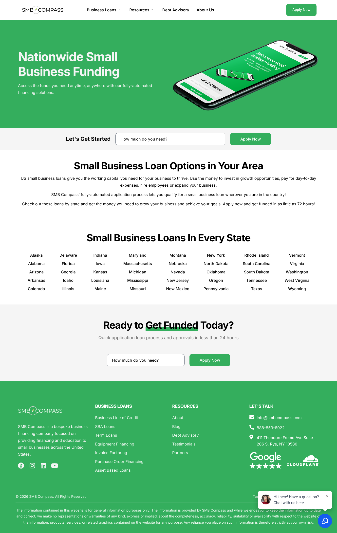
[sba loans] (130, 427)
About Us (205, 9)
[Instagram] (32, 465)
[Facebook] (21, 465)
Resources (139, 9)
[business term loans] (130, 435)
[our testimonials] (207, 444)
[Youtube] (54, 465)
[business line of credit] (130, 418)
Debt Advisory (175, 9)
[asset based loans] (130, 470)
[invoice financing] (130, 453)
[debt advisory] (207, 435)
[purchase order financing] (130, 462)
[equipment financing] (130, 444)
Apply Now (301, 10)
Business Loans (101, 9)
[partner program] (207, 453)
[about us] (207, 418)
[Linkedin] (43, 465)
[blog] (207, 427)
